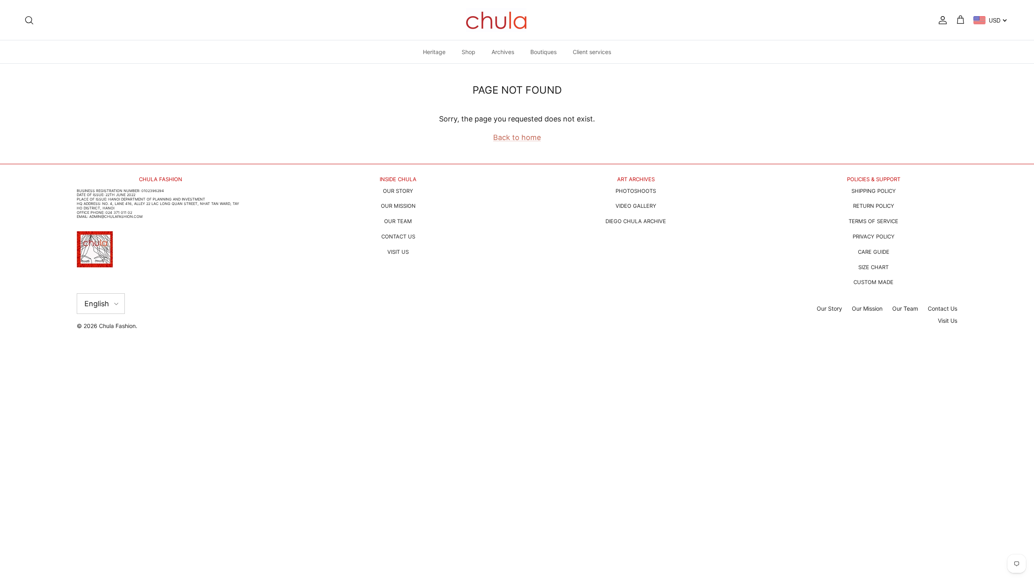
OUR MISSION (398, 206)
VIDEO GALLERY (636, 206)
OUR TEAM (398, 221)
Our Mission (867, 308)
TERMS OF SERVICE (873, 221)
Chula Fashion (117, 325)
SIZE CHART (873, 267)
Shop (468, 51)
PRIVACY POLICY (874, 236)
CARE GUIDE (873, 252)
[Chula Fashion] (496, 20)
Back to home (517, 137)
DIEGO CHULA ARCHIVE (635, 221)
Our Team (905, 308)
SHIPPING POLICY (873, 191)
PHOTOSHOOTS (636, 191)
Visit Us (947, 320)
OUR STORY (398, 191)
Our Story (829, 308)
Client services (592, 51)
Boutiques (543, 51)
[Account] (941, 20)
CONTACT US (398, 236)
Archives (503, 51)
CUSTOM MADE (873, 282)
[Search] (29, 20)
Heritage (434, 51)
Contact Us (942, 308)
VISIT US (398, 252)
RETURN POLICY (873, 206)
